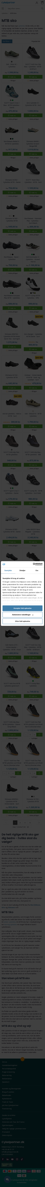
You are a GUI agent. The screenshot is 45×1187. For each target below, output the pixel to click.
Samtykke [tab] (8, 570)
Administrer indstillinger (21, 615)
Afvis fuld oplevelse (22, 621)
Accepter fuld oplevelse (22, 608)
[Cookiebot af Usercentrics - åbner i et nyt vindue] (32, 564)
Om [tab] (36, 570)
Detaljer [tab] (23, 570)
